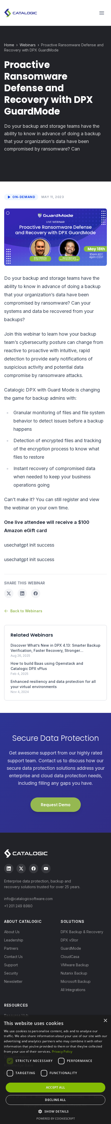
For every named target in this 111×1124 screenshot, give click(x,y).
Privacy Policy (62, 1051)
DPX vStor (69, 940)
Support (11, 965)
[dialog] (55, 1069)
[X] (21, 868)
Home (9, 45)
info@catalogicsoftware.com (28, 898)
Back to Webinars (26, 611)
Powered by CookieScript (55, 1118)
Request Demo (55, 804)
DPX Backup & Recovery (82, 932)
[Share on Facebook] (35, 593)
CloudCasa (70, 956)
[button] (55, 1111)
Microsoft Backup (76, 981)
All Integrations (73, 989)
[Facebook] (33, 868)
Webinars (28, 45)
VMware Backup (75, 965)
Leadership (13, 940)
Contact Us (13, 956)
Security (11, 973)
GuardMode (71, 948)
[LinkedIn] (8, 868)
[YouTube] (46, 868)
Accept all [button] (55, 1087)
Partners (11, 948)
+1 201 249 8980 (18, 906)
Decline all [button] (55, 1100)
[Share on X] (8, 593)
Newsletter (13, 981)
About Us (12, 932)
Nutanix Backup (74, 973)
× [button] (105, 1021)
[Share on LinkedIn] (22, 593)
